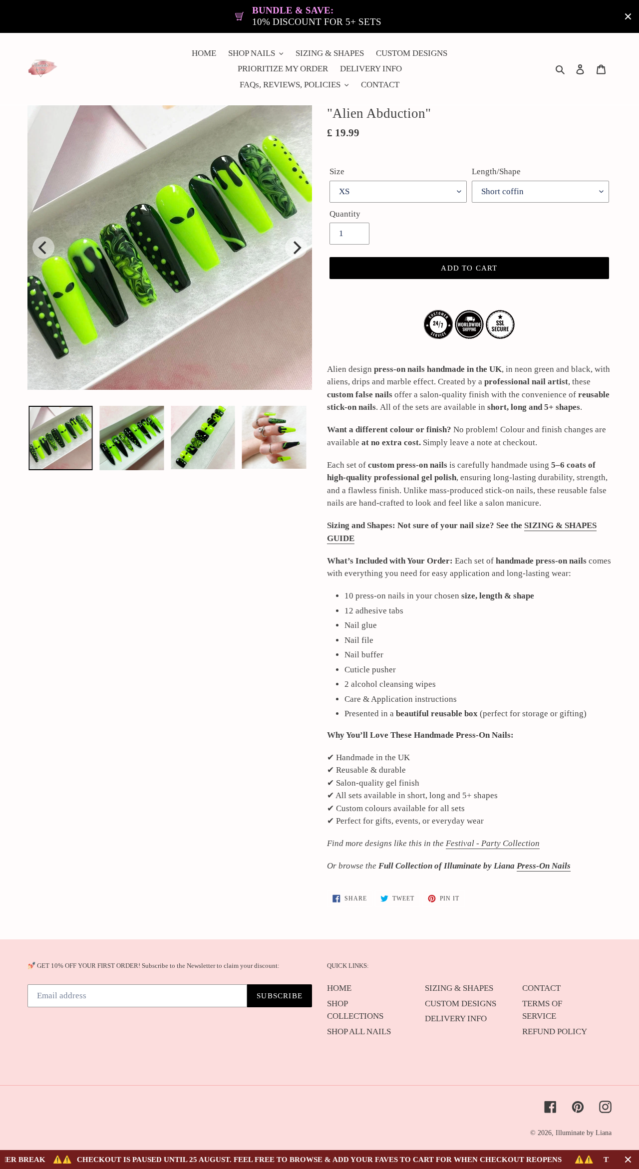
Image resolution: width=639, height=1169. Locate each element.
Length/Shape (496, 171)
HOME (339, 988)
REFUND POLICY (554, 1031)
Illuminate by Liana (584, 1133)
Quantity (344, 214)
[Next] (296, 248)
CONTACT (541, 988)
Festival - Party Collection (493, 843)
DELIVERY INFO (456, 1018)
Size (336, 171)
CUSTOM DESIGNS (460, 1003)
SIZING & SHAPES (459, 988)
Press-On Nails (544, 866)
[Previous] (43, 248)
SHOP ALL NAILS (359, 1031)
